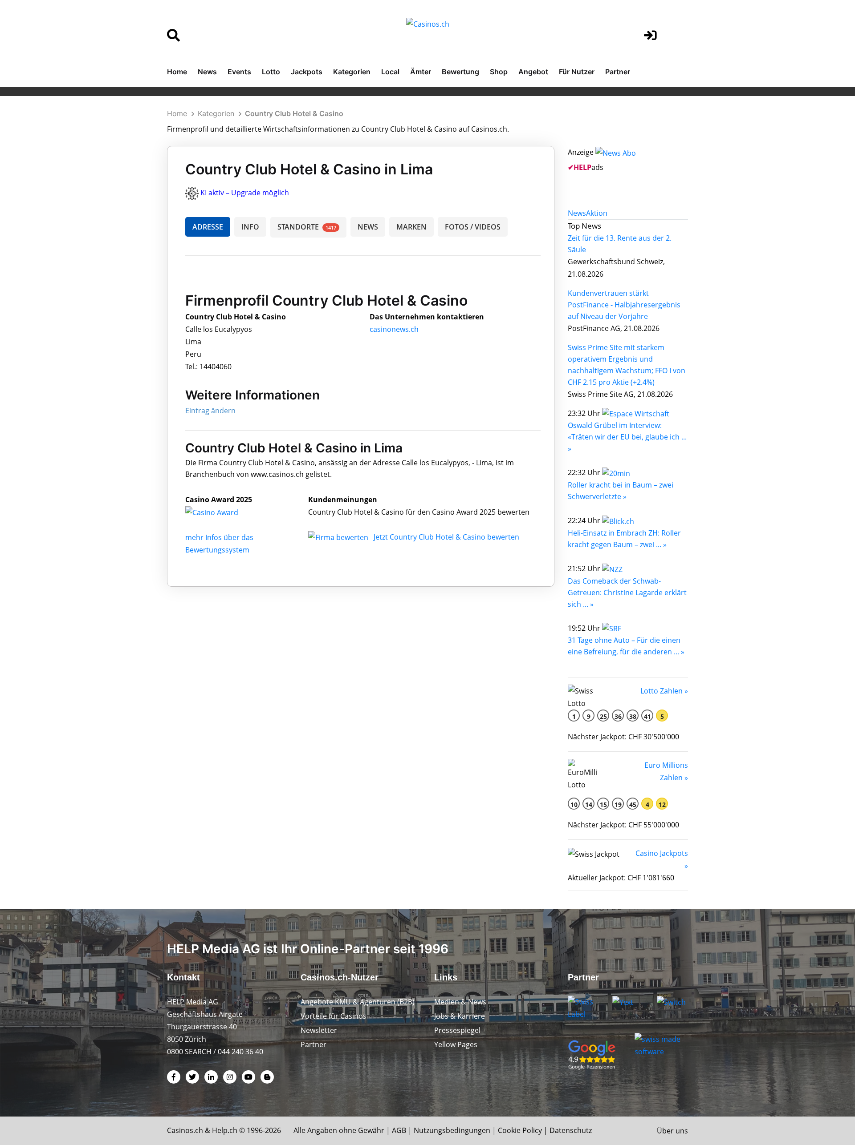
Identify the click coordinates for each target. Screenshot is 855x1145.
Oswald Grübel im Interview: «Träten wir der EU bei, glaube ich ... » (627, 436)
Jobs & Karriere (459, 1016)
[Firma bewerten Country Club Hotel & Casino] (339, 537)
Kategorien (351, 71)
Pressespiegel (457, 1030)
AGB (399, 1130)
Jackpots (306, 71)
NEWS (368, 227)
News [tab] (577, 213)
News (207, 71)
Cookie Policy (520, 1130)
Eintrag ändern (210, 410)
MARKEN (411, 227)
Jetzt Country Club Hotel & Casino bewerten (446, 537)
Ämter (420, 71)
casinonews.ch (394, 329)
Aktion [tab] (596, 213)
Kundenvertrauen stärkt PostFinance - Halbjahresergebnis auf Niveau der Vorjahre (624, 304)
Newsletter (319, 1030)
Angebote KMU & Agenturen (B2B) (358, 1002)
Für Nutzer (576, 71)
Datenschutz (571, 1130)
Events (239, 71)
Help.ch (224, 1130)
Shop (499, 71)
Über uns (672, 1131)
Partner (617, 71)
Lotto (271, 71)
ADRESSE (207, 227)
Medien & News (460, 1002)
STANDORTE (306, 227)
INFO (250, 227)
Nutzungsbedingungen (452, 1130)
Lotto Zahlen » (664, 691)
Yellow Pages (455, 1044)
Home (177, 71)
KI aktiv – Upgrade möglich (244, 193)
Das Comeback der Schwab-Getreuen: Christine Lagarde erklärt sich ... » (627, 592)
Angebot (533, 71)
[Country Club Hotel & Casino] (218, 512)
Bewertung (460, 71)
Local (390, 71)
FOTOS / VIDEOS (473, 227)
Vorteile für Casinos (333, 1016)
